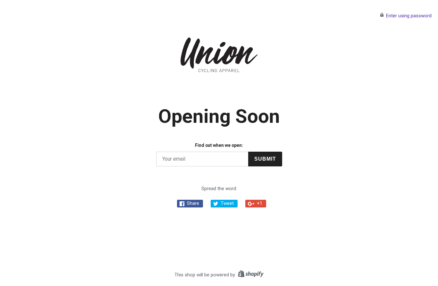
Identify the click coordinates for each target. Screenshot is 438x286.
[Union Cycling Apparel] (219, 55)
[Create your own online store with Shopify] (250, 275)
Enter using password (409, 16)
